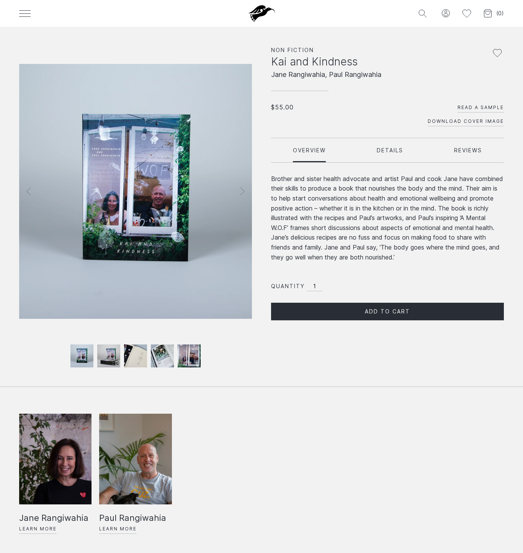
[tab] (309, 150)
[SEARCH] (422, 13)
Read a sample (481, 107)
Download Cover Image (466, 121)
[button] (445, 13)
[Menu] (25, 13)
